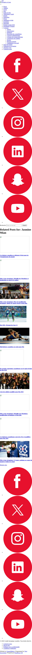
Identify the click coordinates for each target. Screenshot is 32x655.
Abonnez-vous (7, 47)
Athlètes (5, 8)
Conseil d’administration (13, 35)
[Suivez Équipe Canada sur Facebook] (17, 79)
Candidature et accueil (13, 43)
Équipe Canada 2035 (9, 25)
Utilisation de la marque (9, 46)
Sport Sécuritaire (7, 44)
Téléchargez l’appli (8, 14)
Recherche (3, 225)
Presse (5, 19)
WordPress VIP (18, 653)
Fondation (6, 22)
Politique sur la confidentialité (11, 647)
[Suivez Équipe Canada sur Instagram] (17, 136)
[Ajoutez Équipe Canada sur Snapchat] (17, 193)
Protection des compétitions (14, 34)
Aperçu (9, 29)
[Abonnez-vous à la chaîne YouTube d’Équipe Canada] (17, 222)
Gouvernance (10, 31)
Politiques (9, 32)
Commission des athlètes (13, 38)
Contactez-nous (7, 49)
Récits (5, 6)
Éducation (6, 23)
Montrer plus (3, 465)
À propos (5, 28)
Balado (5, 15)
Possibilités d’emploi (9, 26)
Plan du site (6, 645)
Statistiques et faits (8, 20)
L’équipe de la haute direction (15, 37)
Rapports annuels (11, 41)
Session (9, 40)
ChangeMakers (10, 651)
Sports (5, 9)
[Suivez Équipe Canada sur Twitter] (17, 108)
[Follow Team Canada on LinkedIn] (17, 165)
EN (3, 0)
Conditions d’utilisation (9, 648)
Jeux (4, 11)
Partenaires (6, 17)
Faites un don (7, 12)
